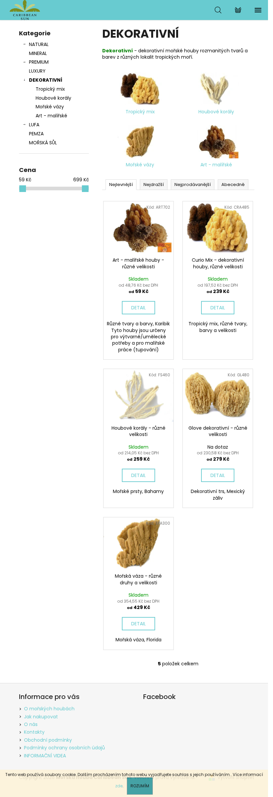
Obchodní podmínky (48, 740)
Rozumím (140, 786)
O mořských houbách (49, 708)
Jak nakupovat (41, 716)
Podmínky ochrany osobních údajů (64, 747)
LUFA (34, 124)
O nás (31, 724)
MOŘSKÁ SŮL (43, 142)
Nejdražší (153, 184)
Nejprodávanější (192, 184)
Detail (138, 307)
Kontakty (34, 732)
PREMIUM (39, 62)
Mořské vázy (50, 106)
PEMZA (36, 133)
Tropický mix (50, 89)
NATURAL (39, 44)
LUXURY (37, 71)
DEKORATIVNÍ (45, 80)
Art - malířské (51, 115)
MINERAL (38, 53)
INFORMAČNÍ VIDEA (45, 755)
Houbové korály (53, 98)
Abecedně (233, 184)
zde (119, 786)
